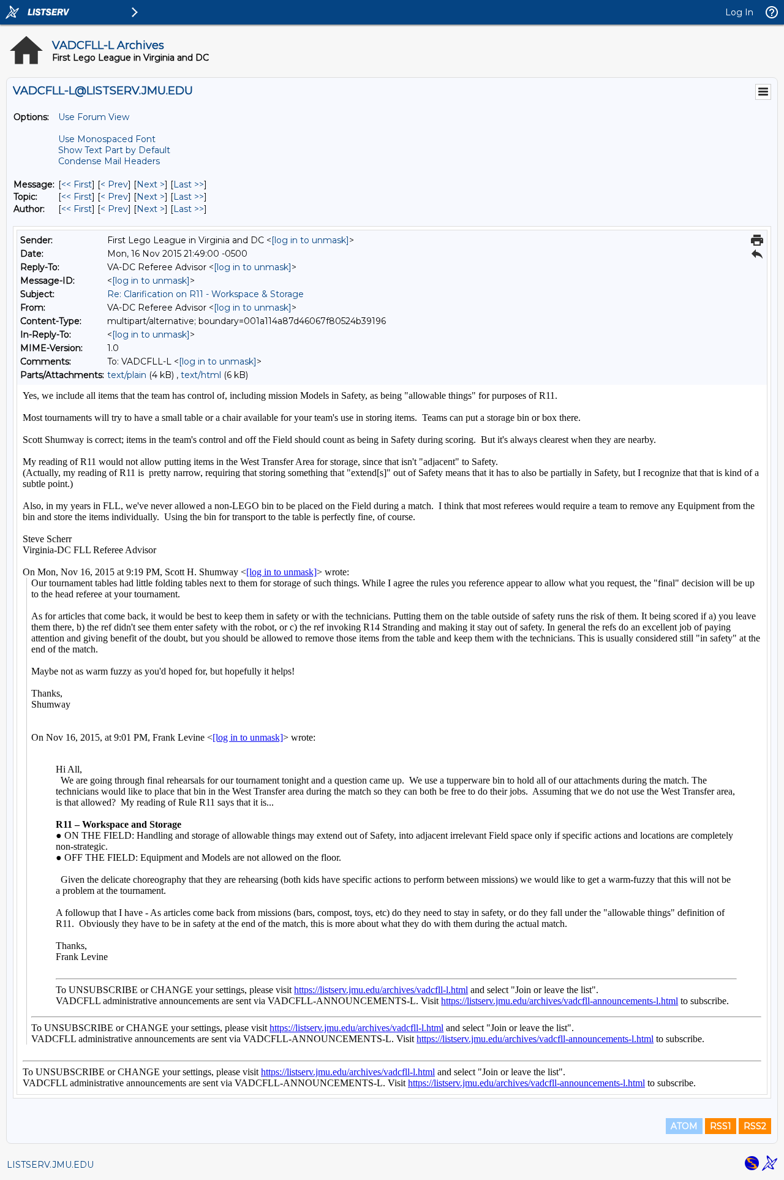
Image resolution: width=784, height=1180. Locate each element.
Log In (739, 12)
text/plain (126, 374)
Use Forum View (93, 117)
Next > (151, 184)
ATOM (684, 1126)
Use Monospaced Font (107, 139)
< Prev (114, 184)
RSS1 (720, 1126)
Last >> (188, 184)
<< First (76, 184)
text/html (201, 374)
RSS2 (755, 1126)
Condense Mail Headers (109, 161)
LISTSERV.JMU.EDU (50, 1164)
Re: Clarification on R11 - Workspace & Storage (205, 294)
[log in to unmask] (310, 240)
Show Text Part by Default (114, 150)
